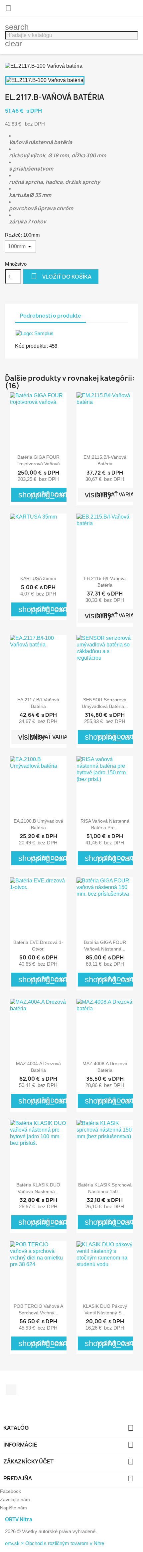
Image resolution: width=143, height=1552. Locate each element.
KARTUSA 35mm (38, 578)
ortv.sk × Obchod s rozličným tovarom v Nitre (54, 1543)
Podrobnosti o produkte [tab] (50, 315)
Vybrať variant (46, 736)
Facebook (11, 1389)
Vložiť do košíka (61, 276)
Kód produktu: (31, 346)
